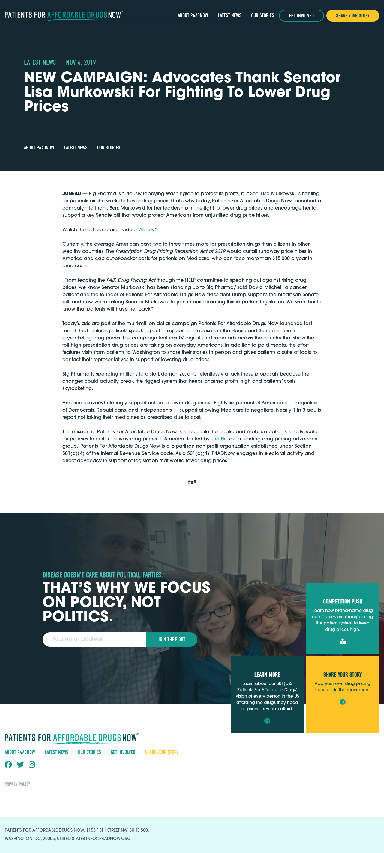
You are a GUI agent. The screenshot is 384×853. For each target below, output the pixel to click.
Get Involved (301, 16)
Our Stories (262, 15)
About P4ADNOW (193, 15)
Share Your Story (353, 16)
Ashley (146, 230)
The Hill (219, 439)
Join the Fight (171, 640)
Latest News (230, 15)
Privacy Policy (17, 784)
